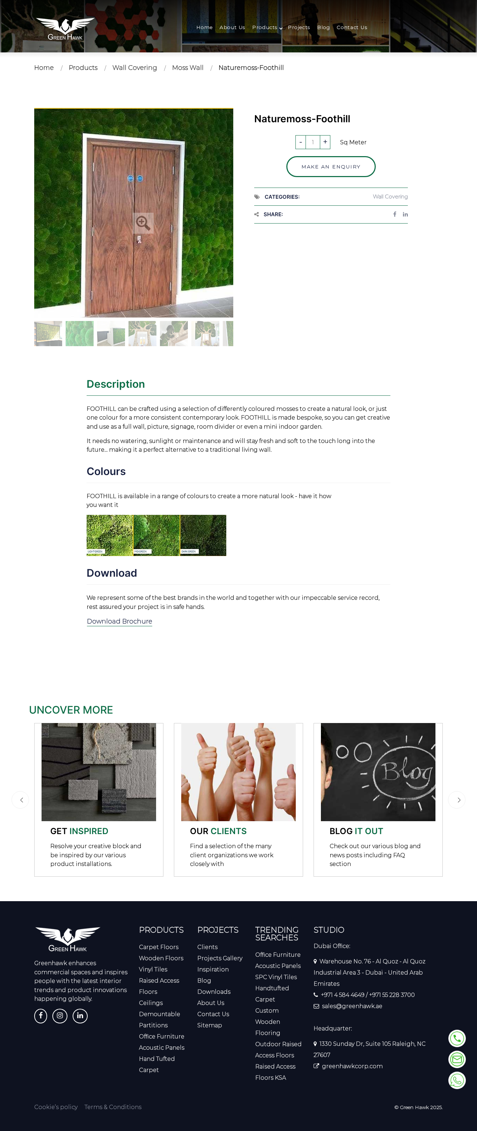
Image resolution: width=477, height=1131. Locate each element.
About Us (232, 27)
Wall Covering (134, 68)
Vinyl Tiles (153, 969)
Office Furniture (161, 1036)
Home (204, 27)
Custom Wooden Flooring (267, 1021)
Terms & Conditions (113, 1107)
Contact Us (352, 27)
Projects (299, 27)
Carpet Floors (158, 947)
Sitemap (209, 1025)
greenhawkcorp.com (352, 1066)
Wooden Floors (161, 958)
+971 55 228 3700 (392, 995)
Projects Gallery (219, 958)
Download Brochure (119, 621)
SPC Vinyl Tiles (276, 977)
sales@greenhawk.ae (352, 1006)
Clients (207, 947)
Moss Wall (188, 68)
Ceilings (151, 1003)
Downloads (213, 991)
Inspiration (213, 969)
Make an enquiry (331, 166)
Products (265, 27)
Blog (323, 27)
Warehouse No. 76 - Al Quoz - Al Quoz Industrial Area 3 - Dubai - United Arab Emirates (369, 972)
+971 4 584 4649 (343, 995)
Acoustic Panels (161, 1047)
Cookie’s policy (56, 1107)
